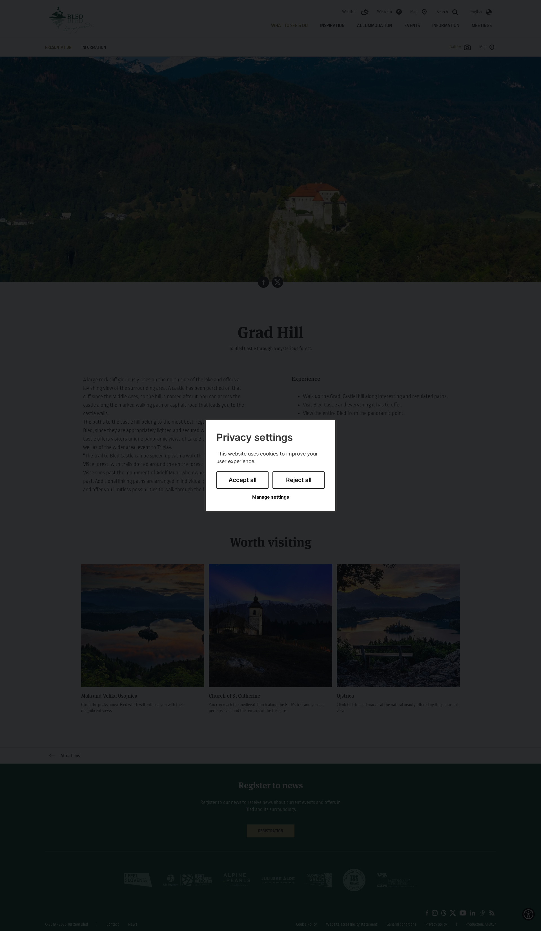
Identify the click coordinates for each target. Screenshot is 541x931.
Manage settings (270, 497)
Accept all (242, 480)
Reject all (298, 480)
